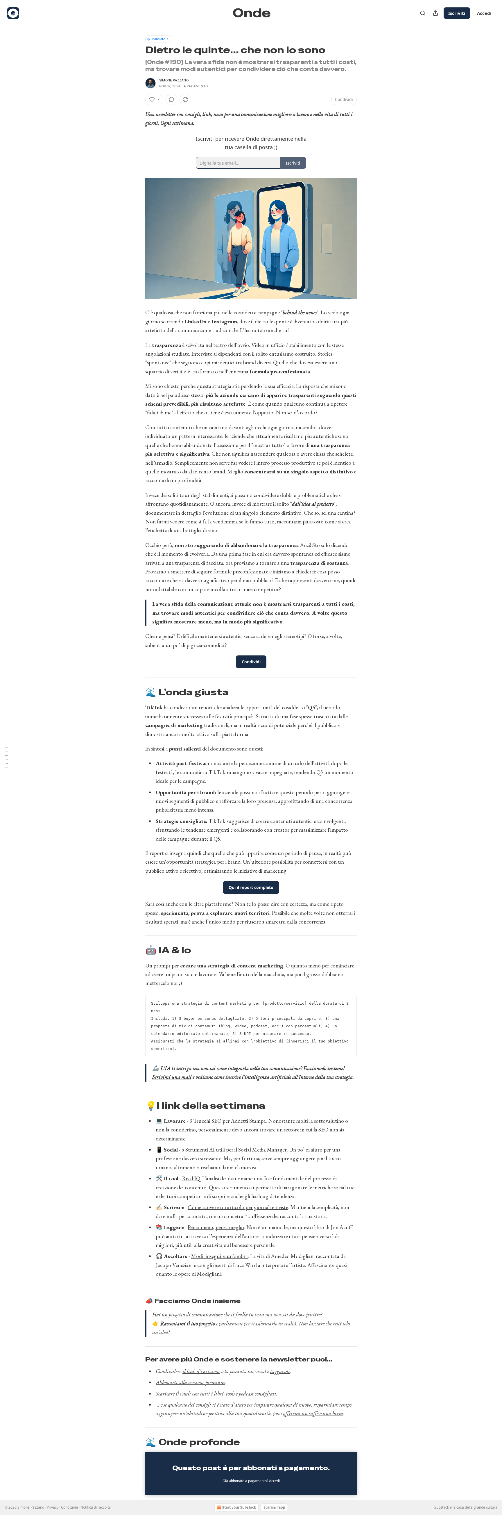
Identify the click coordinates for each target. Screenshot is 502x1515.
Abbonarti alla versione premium (190, 1382)
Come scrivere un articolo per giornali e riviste (238, 1207)
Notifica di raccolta (95, 1507)
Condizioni (69, 1507)
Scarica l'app (274, 1507)
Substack (441, 1507)
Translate (158, 39)
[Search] (423, 13)
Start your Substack (239, 1507)
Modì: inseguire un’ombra (219, 1256)
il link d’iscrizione (201, 1371)
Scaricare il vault (173, 1393)
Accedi (484, 13)
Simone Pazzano (174, 80)
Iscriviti (456, 13)
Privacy (52, 1507)
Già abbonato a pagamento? (251, 1480)
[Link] (137, 692)
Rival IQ (191, 1178)
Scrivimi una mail (171, 1077)
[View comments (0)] (171, 99)
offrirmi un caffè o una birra (313, 1413)
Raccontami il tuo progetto (187, 1323)
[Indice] (6, 757)
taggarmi (280, 1371)
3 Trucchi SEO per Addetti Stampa (227, 1120)
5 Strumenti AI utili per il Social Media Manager (234, 1149)
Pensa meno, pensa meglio (216, 1227)
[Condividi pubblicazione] (435, 13)
